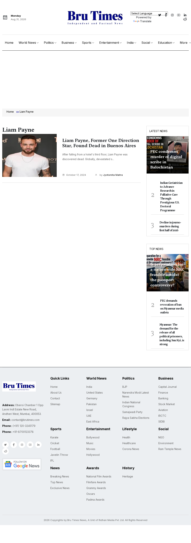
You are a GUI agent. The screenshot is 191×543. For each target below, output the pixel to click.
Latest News (158, 131)
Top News (156, 248)
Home (9, 42)
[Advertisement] (95, 78)
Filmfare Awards (96, 482)
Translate (145, 21)
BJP (124, 386)
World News (27, 42)
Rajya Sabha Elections (135, 417)
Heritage (127, 476)
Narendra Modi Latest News (135, 394)
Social (145, 42)
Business (68, 42)
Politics (49, 42)
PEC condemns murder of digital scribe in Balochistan (166, 159)
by (111, 174)
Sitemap (55, 404)
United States (94, 392)
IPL (52, 460)
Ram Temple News (169, 449)
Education (165, 42)
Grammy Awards (96, 488)
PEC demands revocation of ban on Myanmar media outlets (172, 306)
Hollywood (93, 454)
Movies (90, 449)
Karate (54, 437)
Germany (91, 398)
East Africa (92, 421)
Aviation (163, 409)
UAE (88, 415)
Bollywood (92, 437)
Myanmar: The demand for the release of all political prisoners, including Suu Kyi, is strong (171, 334)
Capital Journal (167, 386)
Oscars (90, 493)
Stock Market (166, 404)
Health (126, 437)
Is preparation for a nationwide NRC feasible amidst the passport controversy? (167, 275)
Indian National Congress (131, 404)
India (130, 42)
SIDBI (161, 421)
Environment (165, 443)
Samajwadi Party (132, 412)
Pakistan (91, 404)
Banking (163, 398)
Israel (89, 409)
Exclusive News (60, 488)
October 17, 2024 (76, 174)
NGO (161, 437)
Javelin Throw (59, 454)
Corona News (130, 449)
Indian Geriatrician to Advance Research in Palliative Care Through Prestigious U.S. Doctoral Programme (171, 196)
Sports (86, 42)
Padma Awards (95, 499)
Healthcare (129, 443)
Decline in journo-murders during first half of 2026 (170, 226)
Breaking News (59, 476)
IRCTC (162, 415)
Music (89, 443)
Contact (55, 398)
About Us (56, 392)
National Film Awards (98, 476)
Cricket (54, 443)
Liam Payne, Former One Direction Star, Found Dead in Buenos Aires (100, 143)
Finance (163, 392)
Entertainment (109, 42)
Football (55, 449)
